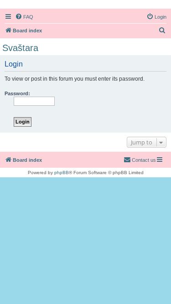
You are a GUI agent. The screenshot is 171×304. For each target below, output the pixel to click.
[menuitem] (24, 16)
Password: (17, 93)
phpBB (61, 172)
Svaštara (20, 48)
